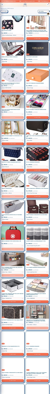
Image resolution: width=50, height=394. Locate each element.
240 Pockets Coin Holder (31, 56)
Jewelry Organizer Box (7, 188)
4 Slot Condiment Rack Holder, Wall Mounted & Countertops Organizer (12, 268)
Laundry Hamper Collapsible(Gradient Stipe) (35, 241)
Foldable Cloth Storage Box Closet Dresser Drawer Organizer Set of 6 (36, 294)
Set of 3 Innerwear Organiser (32, 346)
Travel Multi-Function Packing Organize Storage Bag (37, 136)
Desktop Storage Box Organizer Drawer (35, 83)
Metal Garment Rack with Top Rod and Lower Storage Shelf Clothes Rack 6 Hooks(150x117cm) (36, 31)
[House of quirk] (25, 4)
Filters (5, 11)
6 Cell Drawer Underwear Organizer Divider (35, 267)
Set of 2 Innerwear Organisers (33, 162)
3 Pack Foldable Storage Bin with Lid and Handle (36, 214)
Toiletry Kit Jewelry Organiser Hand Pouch (11, 162)
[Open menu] (2, 4)
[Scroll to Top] (47, 387)
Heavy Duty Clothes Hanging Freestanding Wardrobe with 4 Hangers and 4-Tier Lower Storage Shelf (35, 320)
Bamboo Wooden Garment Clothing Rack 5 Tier (12, 135)
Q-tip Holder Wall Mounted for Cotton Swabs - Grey (12, 215)
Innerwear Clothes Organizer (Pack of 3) (10, 346)
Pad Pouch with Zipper (6, 30)
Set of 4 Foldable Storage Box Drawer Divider (36, 109)
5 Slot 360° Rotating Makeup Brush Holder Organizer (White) (11, 110)
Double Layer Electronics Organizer (9, 56)
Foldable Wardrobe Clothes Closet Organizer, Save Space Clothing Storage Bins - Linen (36, 373)
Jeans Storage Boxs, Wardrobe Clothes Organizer (37, 188)
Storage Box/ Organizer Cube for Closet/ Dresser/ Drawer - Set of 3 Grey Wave (12, 294)
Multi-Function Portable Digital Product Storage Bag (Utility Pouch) (11, 84)
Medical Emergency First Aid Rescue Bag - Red (11, 241)
